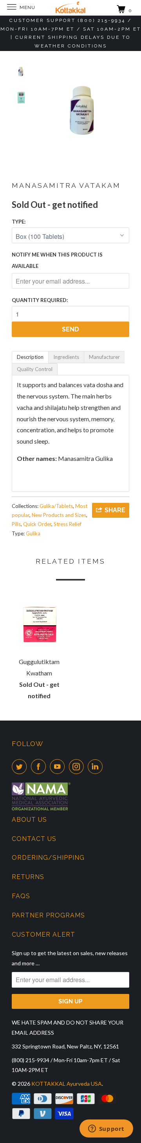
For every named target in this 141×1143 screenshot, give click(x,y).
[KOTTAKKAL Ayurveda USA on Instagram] (78, 766)
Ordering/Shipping (48, 857)
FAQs (21, 896)
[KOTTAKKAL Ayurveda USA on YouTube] (59, 766)
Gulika (33, 533)
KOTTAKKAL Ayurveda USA (66, 1083)
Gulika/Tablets (56, 506)
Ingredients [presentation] (66, 357)
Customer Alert (43, 934)
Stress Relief (67, 524)
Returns (28, 877)
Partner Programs (48, 915)
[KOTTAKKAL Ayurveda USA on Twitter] (21, 766)
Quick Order (37, 524)
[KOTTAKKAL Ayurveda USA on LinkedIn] (97, 766)
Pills (16, 524)
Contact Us (34, 839)
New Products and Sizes (59, 515)
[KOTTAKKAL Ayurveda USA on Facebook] (40, 766)
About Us (29, 819)
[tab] (30, 357)
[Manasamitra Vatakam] (82, 109)
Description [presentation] (30, 357)
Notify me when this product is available (57, 260)
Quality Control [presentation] (34, 369)
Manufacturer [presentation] (104, 357)
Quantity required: (40, 300)
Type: (18, 221)
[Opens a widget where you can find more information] (106, 1129)
